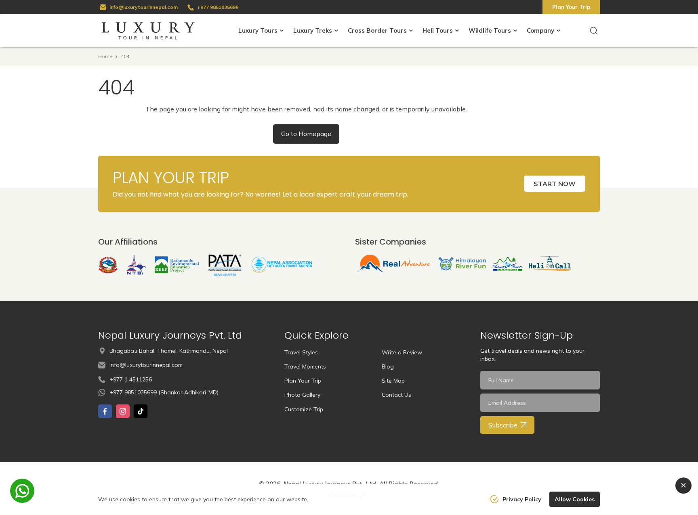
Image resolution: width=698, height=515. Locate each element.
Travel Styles (301, 352)
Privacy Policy (521, 499)
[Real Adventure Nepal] (394, 263)
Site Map (393, 380)
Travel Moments (305, 366)
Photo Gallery (302, 394)
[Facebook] (105, 411)
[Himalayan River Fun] (462, 263)
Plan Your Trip (571, 7)
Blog (388, 366)
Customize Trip (303, 409)
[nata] (282, 265)
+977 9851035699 (217, 7)
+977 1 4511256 (130, 379)
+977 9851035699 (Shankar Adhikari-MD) (164, 392)
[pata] (225, 264)
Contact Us (396, 394)
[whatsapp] (22, 491)
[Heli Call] (549, 263)
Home (105, 56)
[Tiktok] (140, 411)
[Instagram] (123, 411)
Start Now (555, 184)
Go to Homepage (306, 134)
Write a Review (402, 352)
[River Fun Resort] (508, 263)
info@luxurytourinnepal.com (143, 7)
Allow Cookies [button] (575, 499)
